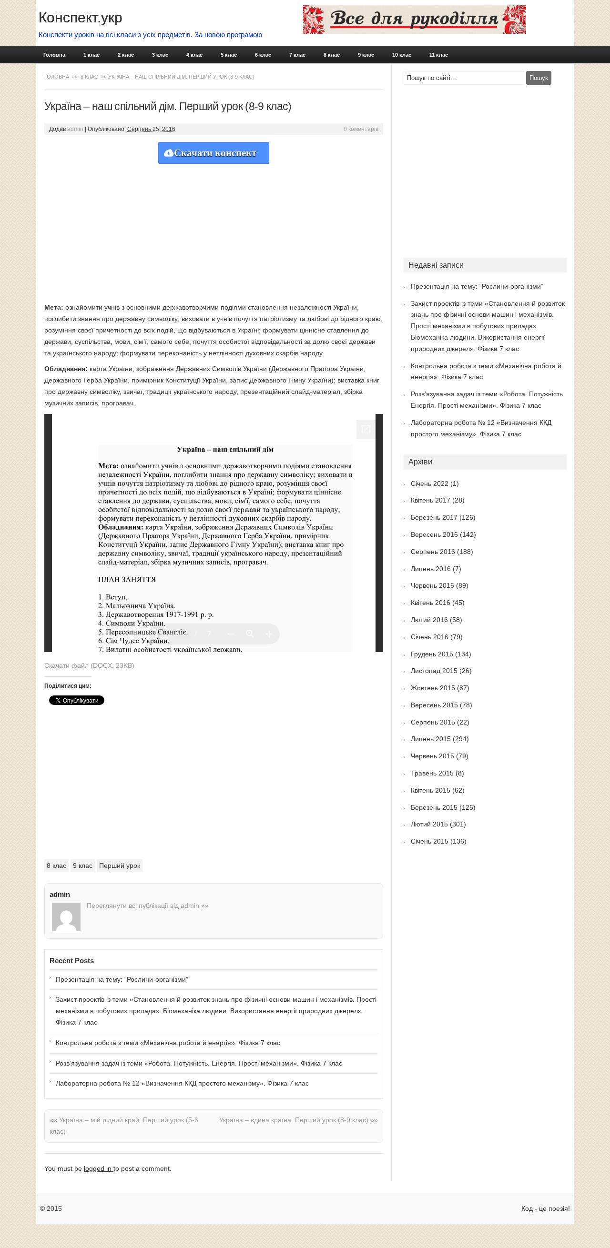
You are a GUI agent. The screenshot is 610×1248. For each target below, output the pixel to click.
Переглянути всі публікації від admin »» (148, 905)
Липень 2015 (431, 739)
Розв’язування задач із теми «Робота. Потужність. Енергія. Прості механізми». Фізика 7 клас (199, 1063)
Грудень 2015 (432, 654)
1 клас (91, 55)
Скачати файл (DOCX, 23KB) (89, 665)
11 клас (438, 55)
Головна (54, 55)
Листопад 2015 (434, 670)
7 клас (297, 55)
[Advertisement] (213, 230)
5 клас (229, 55)
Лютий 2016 (429, 620)
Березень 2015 (434, 807)
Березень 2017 (434, 517)
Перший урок (119, 865)
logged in (98, 1168)
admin (75, 129)
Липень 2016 (431, 569)
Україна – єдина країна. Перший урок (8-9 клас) (298, 1120)
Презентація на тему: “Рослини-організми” (122, 979)
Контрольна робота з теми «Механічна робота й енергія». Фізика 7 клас (168, 1043)
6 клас (263, 55)
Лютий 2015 (429, 824)
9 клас (366, 55)
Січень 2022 (429, 483)
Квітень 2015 (430, 790)
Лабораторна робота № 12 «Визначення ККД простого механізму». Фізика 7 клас (182, 1083)
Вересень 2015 (434, 705)
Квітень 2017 (430, 500)
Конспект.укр (80, 17)
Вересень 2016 (434, 534)
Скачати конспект (215, 153)
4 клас (194, 55)
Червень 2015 (432, 756)
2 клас (126, 55)
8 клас (332, 55)
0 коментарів (361, 129)
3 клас (160, 55)
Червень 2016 (432, 585)
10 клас (401, 55)
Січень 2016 (429, 637)
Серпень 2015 (433, 722)
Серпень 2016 (433, 551)
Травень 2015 (432, 773)
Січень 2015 (429, 841)
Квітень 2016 (430, 602)
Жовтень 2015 (433, 688)
